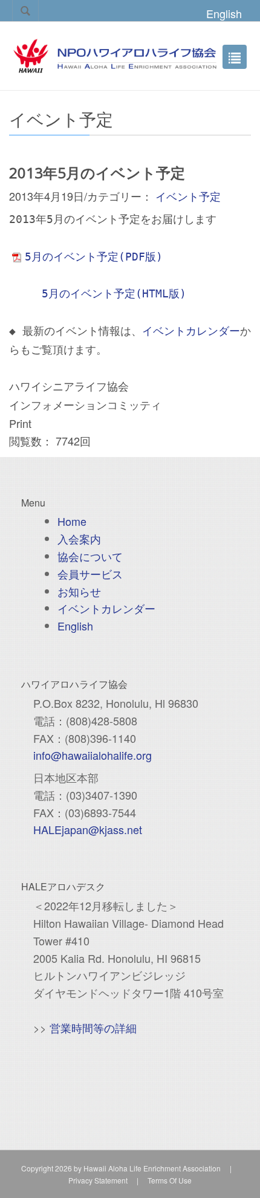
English (224, 13)
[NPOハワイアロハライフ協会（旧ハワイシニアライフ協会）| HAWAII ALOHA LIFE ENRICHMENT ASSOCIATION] (115, 54)
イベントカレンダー (191, 331)
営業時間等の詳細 (93, 1027)
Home (71, 521)
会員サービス (90, 573)
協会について (90, 556)
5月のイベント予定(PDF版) (94, 256)
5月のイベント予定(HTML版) (114, 293)
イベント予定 (188, 196)
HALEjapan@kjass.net (87, 829)
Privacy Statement (98, 1180)
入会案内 (79, 538)
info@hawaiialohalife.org (92, 755)
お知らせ (79, 591)
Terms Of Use (170, 1180)
